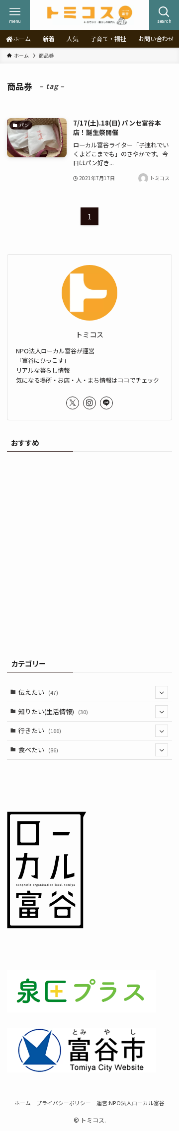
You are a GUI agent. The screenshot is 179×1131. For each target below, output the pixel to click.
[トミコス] (89, 15)
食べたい (38, 749)
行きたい (39, 730)
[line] (106, 403)
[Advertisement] (89, 552)
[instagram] (89, 403)
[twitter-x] (72, 403)
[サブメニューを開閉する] (161, 692)
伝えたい (38, 692)
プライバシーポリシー (63, 1103)
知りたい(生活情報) (53, 711)
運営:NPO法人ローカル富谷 (130, 1103)
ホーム (22, 1103)
